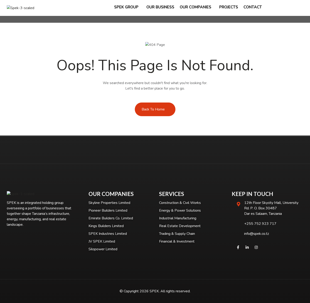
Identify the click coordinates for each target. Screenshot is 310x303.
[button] (301, 8)
